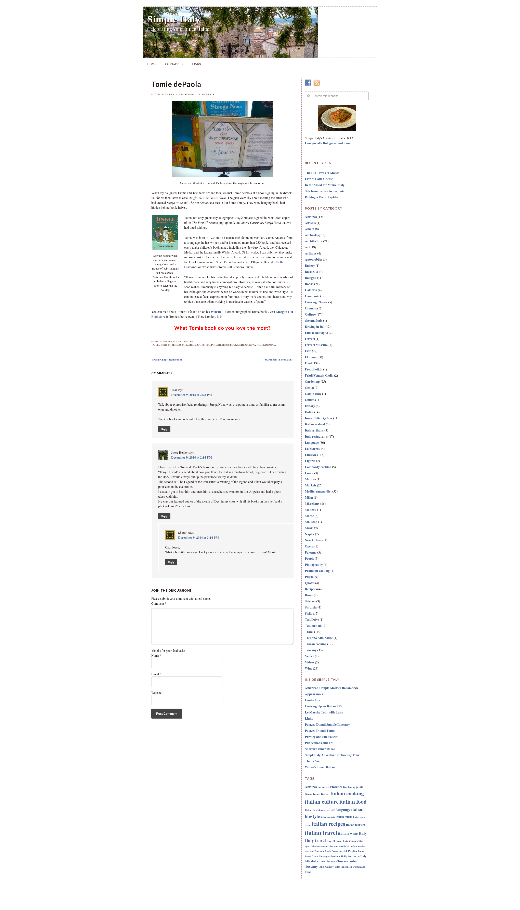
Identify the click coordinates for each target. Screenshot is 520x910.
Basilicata (311, 271)
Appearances (314, 694)
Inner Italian (321, 794)
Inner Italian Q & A (318, 418)
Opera (309, 546)
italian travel (321, 832)
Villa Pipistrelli (343, 866)
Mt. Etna (311, 521)
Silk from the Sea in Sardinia (324, 191)
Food (308, 363)
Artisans (310, 253)
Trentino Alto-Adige (319, 637)
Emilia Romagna (316, 332)
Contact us (312, 700)
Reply (164, 429)
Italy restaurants (316, 436)
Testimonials (313, 625)
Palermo (310, 552)
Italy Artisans (314, 430)
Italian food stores (315, 810)
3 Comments (206, 94)
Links (309, 718)
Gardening (312, 381)
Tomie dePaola (266, 344)
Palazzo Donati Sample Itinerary (327, 724)
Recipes (310, 589)
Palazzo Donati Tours (320, 730)
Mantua (310, 479)
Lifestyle (310, 454)
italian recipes (328, 824)
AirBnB (310, 222)
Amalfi (309, 228)
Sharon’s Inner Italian (320, 748)
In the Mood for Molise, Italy (324, 184)
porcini (343, 851)
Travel (309, 631)
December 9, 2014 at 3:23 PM (191, 394)
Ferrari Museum (316, 344)
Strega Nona (247, 344)
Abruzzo (311, 216)
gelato (359, 786)
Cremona (311, 308)
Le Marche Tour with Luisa (324, 712)
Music (309, 527)
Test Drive (312, 619)
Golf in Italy (313, 393)
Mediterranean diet (318, 491)
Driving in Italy (315, 326)
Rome (309, 595)
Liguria (310, 460)
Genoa (309, 387)
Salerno (310, 601)
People (309, 558)
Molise (309, 515)
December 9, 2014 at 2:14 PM (191, 457)
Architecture (313, 241)
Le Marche (312, 448)
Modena (310, 509)
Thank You (313, 761)
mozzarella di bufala (345, 846)
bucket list (323, 787)
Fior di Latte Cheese (319, 178)
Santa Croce (311, 856)
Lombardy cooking (318, 466)
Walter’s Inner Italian (320, 767)
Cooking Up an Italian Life (323, 706)
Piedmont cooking (317, 570)
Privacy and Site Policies (321, 736)
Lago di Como (334, 841)
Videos (309, 662)
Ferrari (310, 338)
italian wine (348, 833)
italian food (353, 801)
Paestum (319, 851)
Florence (311, 357)
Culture (188, 341)
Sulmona (332, 861)
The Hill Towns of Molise (322, 172)
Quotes (309, 582)
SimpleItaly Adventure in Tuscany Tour (332, 755)
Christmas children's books (186, 344)
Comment (158, 603)
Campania (312, 296)
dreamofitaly (313, 320)
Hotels (309, 412)
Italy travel (315, 840)
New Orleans (314, 540)
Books (177, 341)
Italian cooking (347, 793)
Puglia (309, 576)
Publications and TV (319, 742)
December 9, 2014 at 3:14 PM (198, 537)
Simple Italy (173, 19)
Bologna (310, 277)
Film (308, 350)
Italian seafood (315, 424)
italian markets (328, 817)
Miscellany (312, 503)
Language (312, 442)
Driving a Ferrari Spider (322, 197)
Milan (309, 497)
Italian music (344, 816)
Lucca (309, 473)
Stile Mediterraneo (315, 861)
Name (156, 655)
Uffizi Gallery (326, 866)
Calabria (311, 289)
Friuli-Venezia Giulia (319, 375)
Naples (309, 534)
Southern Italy (357, 856)
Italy (363, 833)
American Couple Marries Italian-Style (332, 687)
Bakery (310, 265)
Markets (310, 485)
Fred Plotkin (313, 369)
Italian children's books (222, 344)
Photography (314, 564)
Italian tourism (355, 824)
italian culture (322, 801)
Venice (309, 656)
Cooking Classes (316, 302)
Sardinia (311, 607)
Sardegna (324, 856)
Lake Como (349, 841)
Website (216, 311)
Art (169, 341)
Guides (309, 399)
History (310, 405)
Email (156, 674)
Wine (308, 668)
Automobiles (313, 259)
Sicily (308, 613)
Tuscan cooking (315, 643)
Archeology (313, 235)
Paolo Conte (331, 851)
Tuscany (310, 650)
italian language (337, 809)
